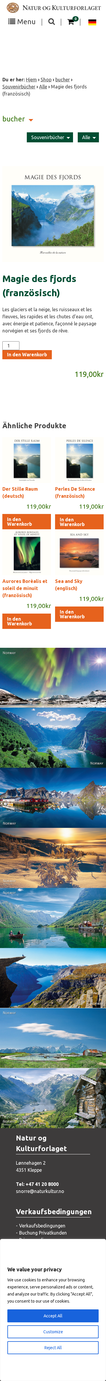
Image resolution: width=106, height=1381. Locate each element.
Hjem (31, 79)
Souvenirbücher (18, 86)
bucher (62, 79)
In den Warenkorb (27, 354)
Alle (43, 86)
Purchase (47, 697)
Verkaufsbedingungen (42, 1225)
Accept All (53, 1316)
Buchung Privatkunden (43, 1232)
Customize (53, 1331)
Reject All (53, 1347)
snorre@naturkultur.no (40, 1191)
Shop (46, 79)
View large (48, 685)
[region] (53, 1310)
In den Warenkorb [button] (19, 522)
